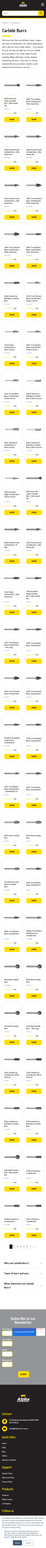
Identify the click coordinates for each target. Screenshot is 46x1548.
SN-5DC (10, 111)
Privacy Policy (7, 1482)
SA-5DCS (10, 453)
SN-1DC (32, 504)
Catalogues (6, 1504)
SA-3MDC (10, 1227)
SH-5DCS (10, 355)
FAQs (4, 1448)
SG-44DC (32, 209)
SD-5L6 (32, 1034)
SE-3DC (10, 843)
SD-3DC (32, 988)
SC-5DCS (32, 404)
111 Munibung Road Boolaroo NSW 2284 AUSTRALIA (24, 1421)
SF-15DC (32, 258)
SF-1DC (32, 892)
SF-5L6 (10, 653)
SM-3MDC (10, 553)
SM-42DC (32, 160)
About (4, 1443)
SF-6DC (32, 653)
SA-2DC (32, 1181)
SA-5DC (32, 1227)
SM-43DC (10, 160)
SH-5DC (10, 604)
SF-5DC (32, 797)
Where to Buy (7, 1499)
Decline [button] (28, 1543)
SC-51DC (10, 306)
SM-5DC (32, 553)
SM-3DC (10, 209)
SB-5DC (32, 1083)
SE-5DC (32, 843)
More (12, 120)
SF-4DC (32, 748)
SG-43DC (10, 258)
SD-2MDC (10, 988)
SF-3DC (10, 941)
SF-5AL (10, 797)
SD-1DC (10, 1181)
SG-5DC (32, 699)
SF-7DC (32, 111)
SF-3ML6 (10, 748)
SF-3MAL (32, 941)
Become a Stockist (9, 1460)
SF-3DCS (32, 355)
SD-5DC (10, 1034)
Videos (4, 1456)
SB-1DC (10, 1083)
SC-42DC (10, 1132)
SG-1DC (10, 699)
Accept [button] (17, 1543)
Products (5, 23)
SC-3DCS (32, 453)
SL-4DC (32, 604)
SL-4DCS (10, 504)
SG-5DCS (32, 306)
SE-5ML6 (10, 892)
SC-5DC (32, 1132)
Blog (3, 1452)
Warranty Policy (8, 1478)
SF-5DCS (10, 404)
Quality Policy (7, 1473)
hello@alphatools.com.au (18, 1429)
